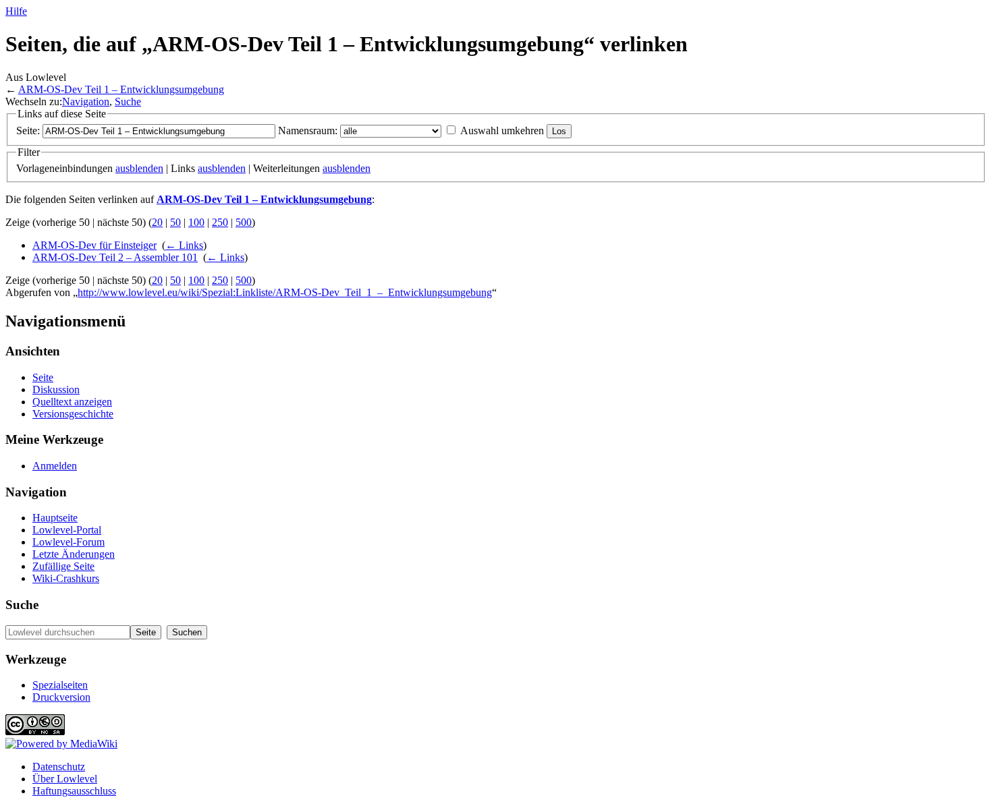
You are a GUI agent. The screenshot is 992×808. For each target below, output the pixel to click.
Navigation (85, 101)
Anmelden (54, 465)
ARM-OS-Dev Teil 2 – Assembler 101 (115, 257)
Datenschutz (58, 766)
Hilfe (16, 11)
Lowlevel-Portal (66, 530)
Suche (128, 101)
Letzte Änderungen (73, 554)
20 (157, 222)
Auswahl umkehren (502, 130)
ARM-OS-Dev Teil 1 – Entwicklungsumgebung (121, 89)
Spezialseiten (60, 685)
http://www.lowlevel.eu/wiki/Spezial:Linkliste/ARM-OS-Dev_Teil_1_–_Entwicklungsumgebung (285, 292)
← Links (184, 245)
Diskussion (56, 389)
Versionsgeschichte (72, 414)
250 (220, 222)
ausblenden (139, 168)
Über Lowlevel (64, 778)
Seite (42, 377)
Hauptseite (55, 517)
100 (196, 222)
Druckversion (61, 697)
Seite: (28, 130)
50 (175, 222)
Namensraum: (307, 130)
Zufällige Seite (63, 566)
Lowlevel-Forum (68, 542)
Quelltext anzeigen (72, 401)
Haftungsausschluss (74, 791)
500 (244, 222)
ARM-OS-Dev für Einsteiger (94, 245)
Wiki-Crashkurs (65, 578)
